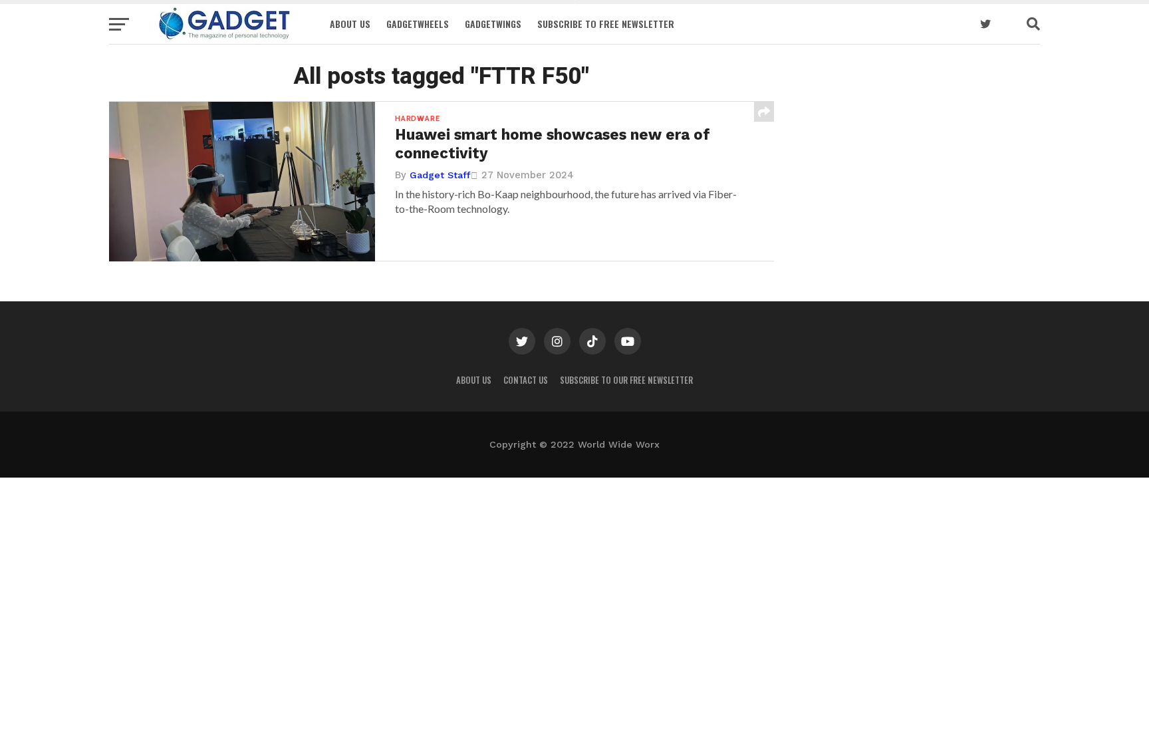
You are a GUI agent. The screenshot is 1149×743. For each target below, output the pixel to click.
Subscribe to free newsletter (605, 24)
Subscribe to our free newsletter (626, 380)
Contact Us (525, 380)
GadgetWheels (417, 24)
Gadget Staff (440, 175)
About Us (350, 24)
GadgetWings (493, 24)
